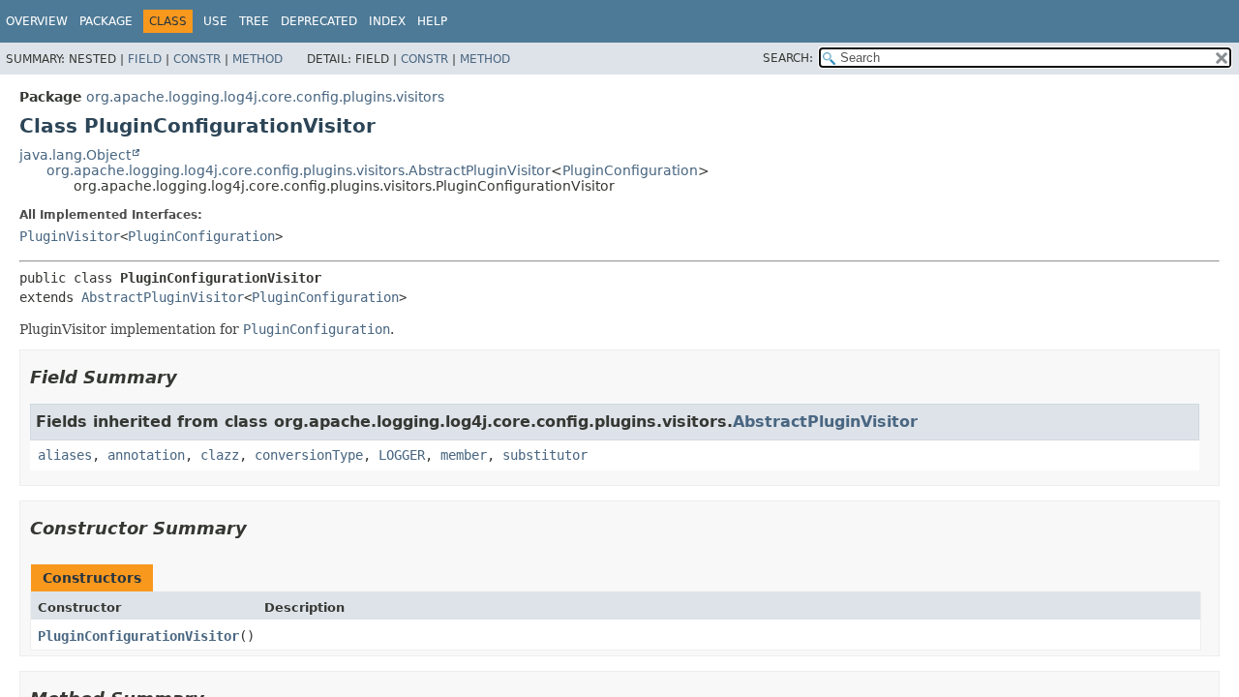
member (463, 455)
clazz (219, 455)
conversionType (309, 455)
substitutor (545, 455)
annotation (146, 455)
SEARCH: (788, 58)
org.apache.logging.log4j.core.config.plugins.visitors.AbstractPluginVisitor (298, 170)
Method (257, 59)
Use (215, 21)
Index (387, 21)
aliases (65, 455)
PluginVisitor (69, 236)
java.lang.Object (75, 155)
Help (432, 21)
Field (145, 59)
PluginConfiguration (630, 170)
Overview (37, 21)
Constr (197, 59)
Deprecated (319, 21)
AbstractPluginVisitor (162, 297)
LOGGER (401, 455)
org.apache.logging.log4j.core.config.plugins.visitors (265, 97)
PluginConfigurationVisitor (138, 636)
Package (106, 21)
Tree (254, 21)
